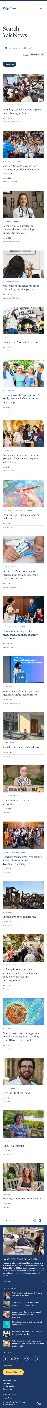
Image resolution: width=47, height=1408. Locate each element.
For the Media (8, 1386)
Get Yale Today (12, 1372)
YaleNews (10, 9)
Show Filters (9, 64)
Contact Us (7, 1389)
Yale (40, 1404)
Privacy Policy (7, 1398)
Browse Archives (9, 1380)
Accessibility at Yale (9, 1394)
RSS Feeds (7, 1383)
